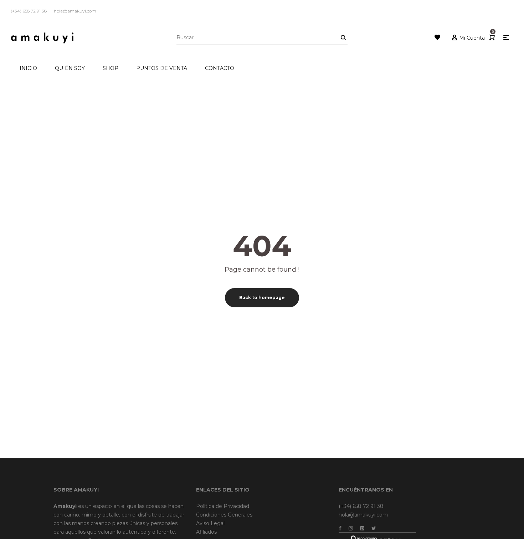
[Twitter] (373, 528)
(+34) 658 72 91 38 (361, 506)
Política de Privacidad (222, 506)
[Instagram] (351, 528)
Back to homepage (262, 297)
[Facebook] (340, 528)
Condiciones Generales (224, 515)
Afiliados (206, 532)
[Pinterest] (362, 528)
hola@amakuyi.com (363, 515)
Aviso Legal (210, 523)
